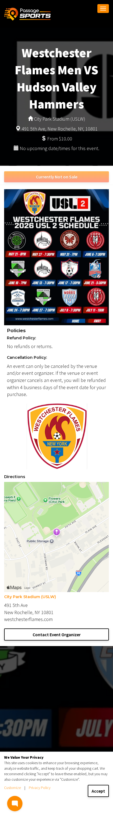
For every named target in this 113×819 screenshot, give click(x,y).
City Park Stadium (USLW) (30, 596)
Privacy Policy (39, 787)
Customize (12, 787)
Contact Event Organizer (57, 634)
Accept (98, 791)
